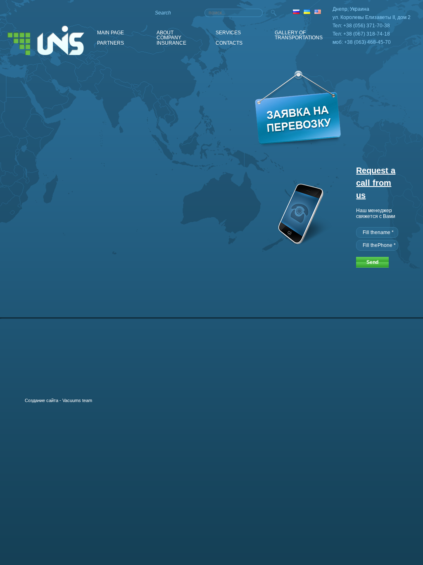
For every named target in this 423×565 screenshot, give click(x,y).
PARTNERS (110, 43)
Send (372, 262)
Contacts (229, 43)
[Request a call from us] (298, 245)
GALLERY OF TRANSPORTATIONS (299, 33)
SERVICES (228, 33)
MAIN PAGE (110, 33)
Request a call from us (375, 183)
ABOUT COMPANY (169, 33)
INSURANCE (171, 43)
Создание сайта (41, 400)
